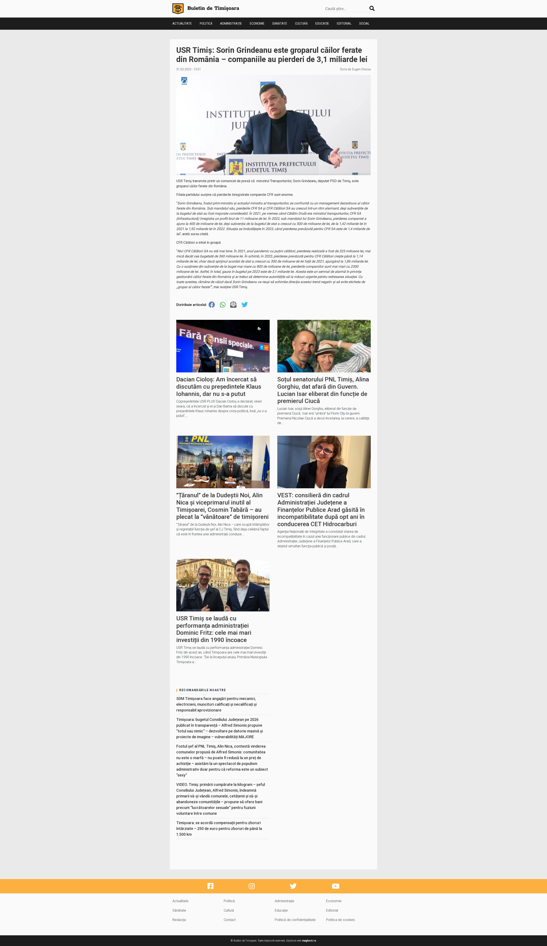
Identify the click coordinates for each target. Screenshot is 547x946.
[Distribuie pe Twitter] (244, 305)
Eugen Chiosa (361, 69)
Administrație (231, 23)
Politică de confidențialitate (295, 920)
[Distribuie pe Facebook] (212, 305)
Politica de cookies (340, 920)
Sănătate (279, 23)
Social (364, 23)
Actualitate (182, 23)
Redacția (179, 920)
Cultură (301, 23)
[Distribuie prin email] (233, 305)
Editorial (344, 23)
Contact (230, 920)
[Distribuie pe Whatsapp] (222, 305)
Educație (322, 23)
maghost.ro (309, 940)
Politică (206, 23)
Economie (257, 23)
